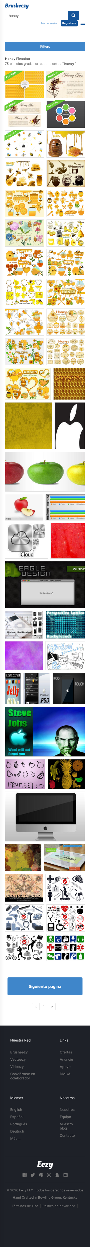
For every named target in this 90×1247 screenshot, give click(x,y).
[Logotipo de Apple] (69, 425)
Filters (45, 46)
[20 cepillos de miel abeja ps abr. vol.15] (24, 233)
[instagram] (49, 1175)
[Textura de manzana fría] (67, 541)
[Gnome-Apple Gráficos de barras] (65, 507)
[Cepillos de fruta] (66, 774)
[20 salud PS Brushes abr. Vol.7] (24, 918)
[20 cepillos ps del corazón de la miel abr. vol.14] (28, 384)
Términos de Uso (25, 1206)
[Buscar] (73, 15)
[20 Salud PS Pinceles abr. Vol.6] (65, 918)
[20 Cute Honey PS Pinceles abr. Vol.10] (65, 292)
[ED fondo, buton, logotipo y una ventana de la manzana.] (45, 584)
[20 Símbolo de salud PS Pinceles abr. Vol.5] (65, 947)
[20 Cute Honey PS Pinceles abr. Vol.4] (24, 292)
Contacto (67, 1135)
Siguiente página (45, 986)
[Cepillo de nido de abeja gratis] (28, 425)
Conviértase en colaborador (22, 1076)
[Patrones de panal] (24, 84)
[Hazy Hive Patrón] (24, 655)
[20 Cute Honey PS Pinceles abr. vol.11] (24, 322)
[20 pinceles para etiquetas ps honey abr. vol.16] (65, 351)
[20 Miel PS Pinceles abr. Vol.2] (24, 173)
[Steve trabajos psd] (45, 732)
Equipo (65, 1117)
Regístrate (69, 23)
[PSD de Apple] (45, 472)
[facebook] (24, 1175)
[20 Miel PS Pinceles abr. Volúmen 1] (65, 173)
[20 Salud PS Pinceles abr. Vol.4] (24, 947)
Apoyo (65, 1066)
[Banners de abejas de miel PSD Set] (24, 114)
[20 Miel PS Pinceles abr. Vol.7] (24, 203)
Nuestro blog (66, 1126)
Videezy (17, 1066)
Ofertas (66, 1052)
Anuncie (66, 1059)
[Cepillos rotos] (65, 655)
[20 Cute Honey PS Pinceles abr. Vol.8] (65, 262)
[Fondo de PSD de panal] (65, 114)
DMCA (65, 1074)
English (16, 1109)
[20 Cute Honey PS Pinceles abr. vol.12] (24, 351)
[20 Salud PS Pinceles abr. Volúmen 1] (65, 888)
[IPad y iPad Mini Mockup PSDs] (64, 857)
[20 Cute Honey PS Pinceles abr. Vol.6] (65, 203)
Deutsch (17, 1131)
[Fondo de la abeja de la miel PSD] (65, 84)
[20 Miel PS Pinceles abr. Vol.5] (65, 233)
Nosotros (67, 1109)
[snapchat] (57, 1175)
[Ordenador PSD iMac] (45, 816)
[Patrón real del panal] (69, 384)
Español (16, 1117)
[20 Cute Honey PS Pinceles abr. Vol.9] (24, 262)
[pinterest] (41, 1175)
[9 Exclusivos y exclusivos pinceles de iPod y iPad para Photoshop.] (24, 625)
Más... (15, 1138)
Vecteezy (18, 1059)
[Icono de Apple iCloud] (26, 541)
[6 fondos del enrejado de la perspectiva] (65, 625)
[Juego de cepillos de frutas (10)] (25, 774)
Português (18, 1124)
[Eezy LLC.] (45, 1165)
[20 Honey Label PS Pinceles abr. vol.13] (65, 322)
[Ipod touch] (68, 688)
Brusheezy (19, 1052)
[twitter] (32, 1175)
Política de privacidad (58, 1206)
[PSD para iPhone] (36, 688)
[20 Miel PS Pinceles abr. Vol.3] (65, 144)
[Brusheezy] (17, 6)
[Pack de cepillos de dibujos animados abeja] (24, 144)
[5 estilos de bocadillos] (13, 688)
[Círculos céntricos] (24, 888)
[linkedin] (66, 1175)
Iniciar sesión (49, 23)
